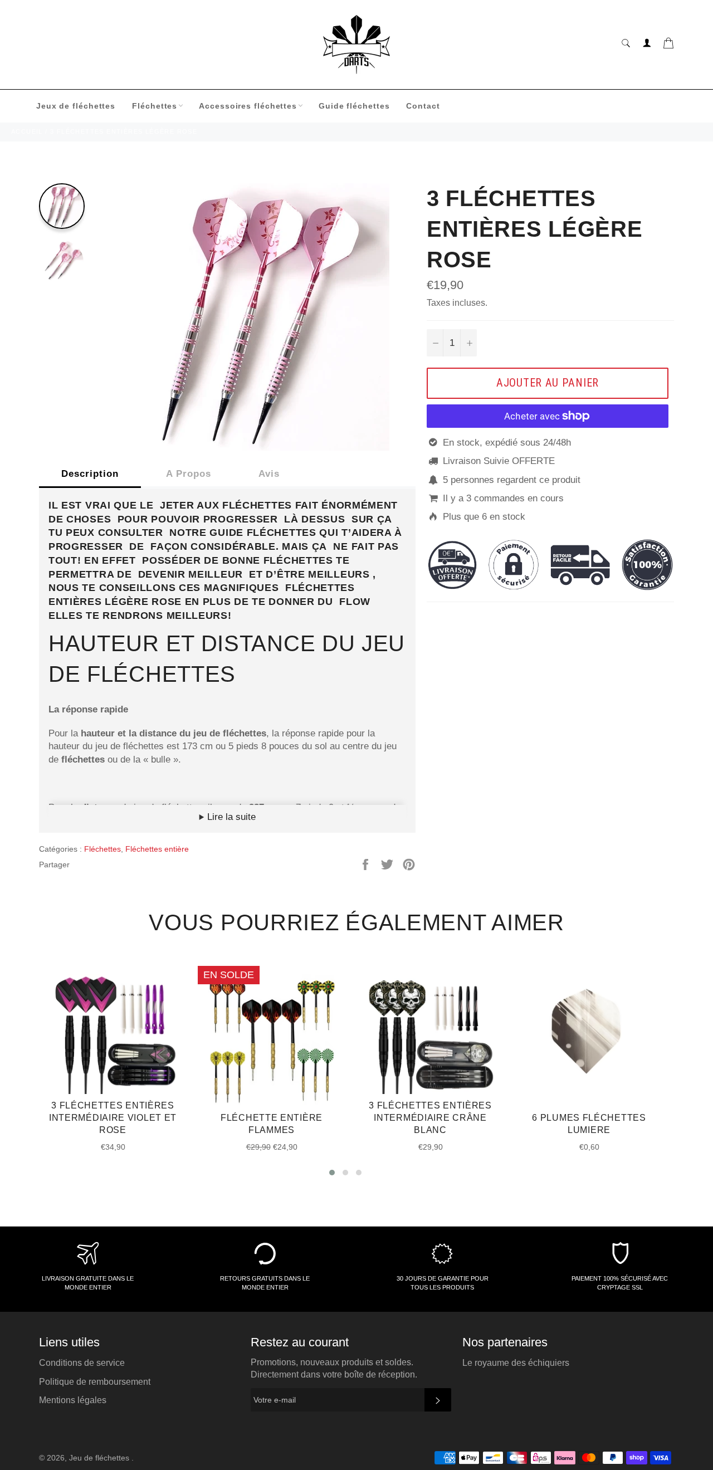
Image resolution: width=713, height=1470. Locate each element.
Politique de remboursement (94, 1381)
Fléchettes (154, 105)
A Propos (188, 473)
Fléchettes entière (157, 848)
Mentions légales (72, 1400)
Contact (422, 105)
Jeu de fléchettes (100, 1458)
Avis (269, 473)
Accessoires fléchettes (248, 105)
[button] (332, 1172)
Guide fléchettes (354, 105)
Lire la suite (230, 817)
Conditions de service (82, 1363)
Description (90, 473)
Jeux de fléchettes (75, 105)
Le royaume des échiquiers (515, 1363)
